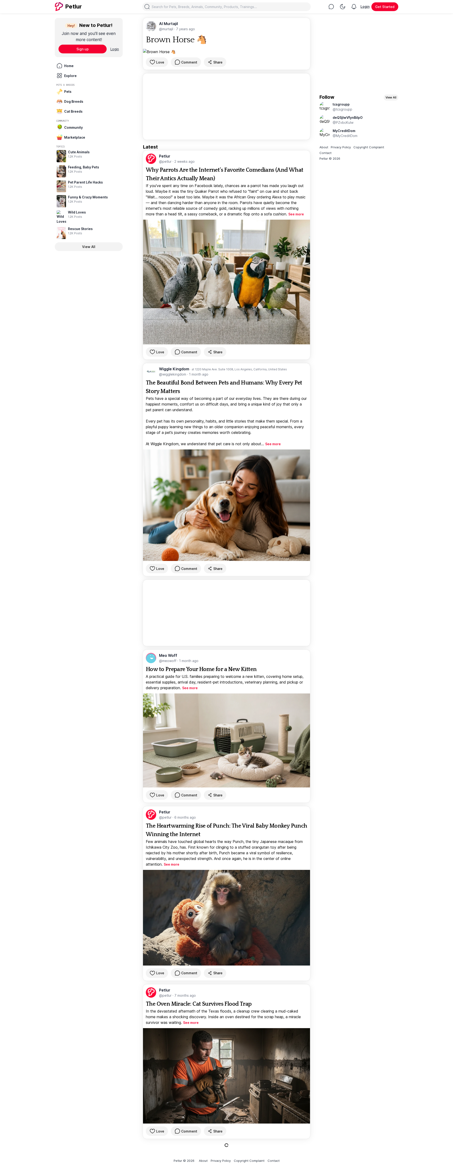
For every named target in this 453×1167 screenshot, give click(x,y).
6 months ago (185, 817)
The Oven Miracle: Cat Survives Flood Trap (199, 1004)
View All (88, 247)
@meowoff (168, 661)
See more (296, 214)
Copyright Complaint (368, 147)
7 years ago (185, 29)
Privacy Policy (341, 147)
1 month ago (198, 374)
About (323, 147)
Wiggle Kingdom (174, 369)
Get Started (384, 7)
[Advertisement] (226, 106)
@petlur (165, 161)
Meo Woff (168, 655)
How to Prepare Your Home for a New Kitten (201, 669)
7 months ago (185, 995)
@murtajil (166, 29)
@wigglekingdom (173, 374)
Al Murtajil (168, 23)
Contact (325, 153)
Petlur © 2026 (329, 158)
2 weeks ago (184, 161)
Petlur (164, 156)
